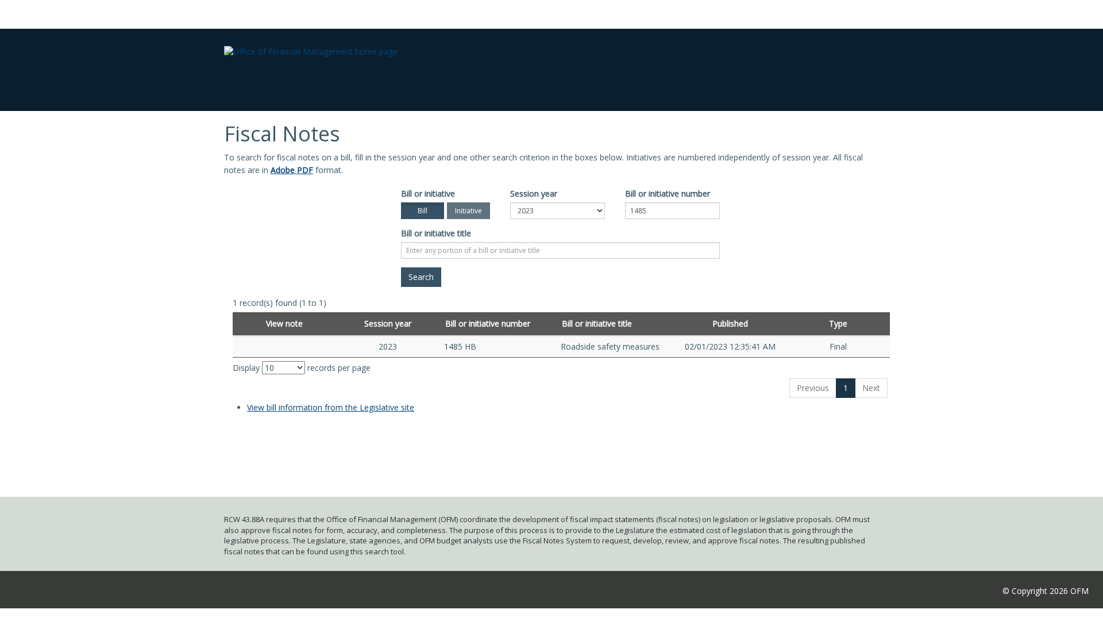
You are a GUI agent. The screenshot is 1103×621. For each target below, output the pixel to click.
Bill (422, 211)
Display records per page (302, 367)
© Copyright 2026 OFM (1045, 590)
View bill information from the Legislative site (330, 407)
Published (730, 323)
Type (838, 323)
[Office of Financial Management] (311, 42)
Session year (533, 193)
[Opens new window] (284, 346)
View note (284, 323)
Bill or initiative (428, 193)
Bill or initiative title (436, 233)
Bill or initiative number (667, 193)
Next (871, 387)
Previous (813, 387)
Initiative (468, 211)
